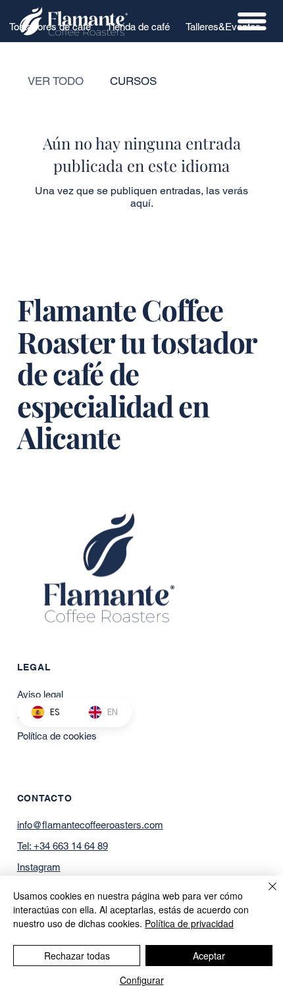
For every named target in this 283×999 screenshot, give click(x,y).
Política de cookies (57, 736)
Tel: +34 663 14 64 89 (62, 845)
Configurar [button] (142, 979)
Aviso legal (40, 694)
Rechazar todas (77, 955)
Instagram (39, 867)
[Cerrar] (264, 894)
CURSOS (133, 81)
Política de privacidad (189, 923)
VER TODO (56, 81)
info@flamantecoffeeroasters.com (90, 824)
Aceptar (209, 955)
